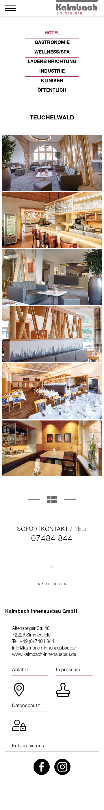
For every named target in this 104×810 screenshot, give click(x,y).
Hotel (52, 33)
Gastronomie (52, 43)
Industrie (52, 71)
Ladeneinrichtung (52, 62)
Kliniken (52, 81)
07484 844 (52, 538)
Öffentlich (52, 90)
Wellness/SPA (52, 52)
